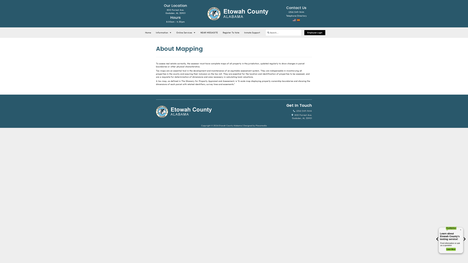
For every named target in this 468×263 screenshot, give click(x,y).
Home (148, 32)
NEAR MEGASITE (209, 32)
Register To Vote (231, 32)
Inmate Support (252, 32)
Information (162, 32)
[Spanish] (298, 19)
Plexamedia (261, 125)
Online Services (184, 32)
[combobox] (283, 32)
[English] (294, 19)
